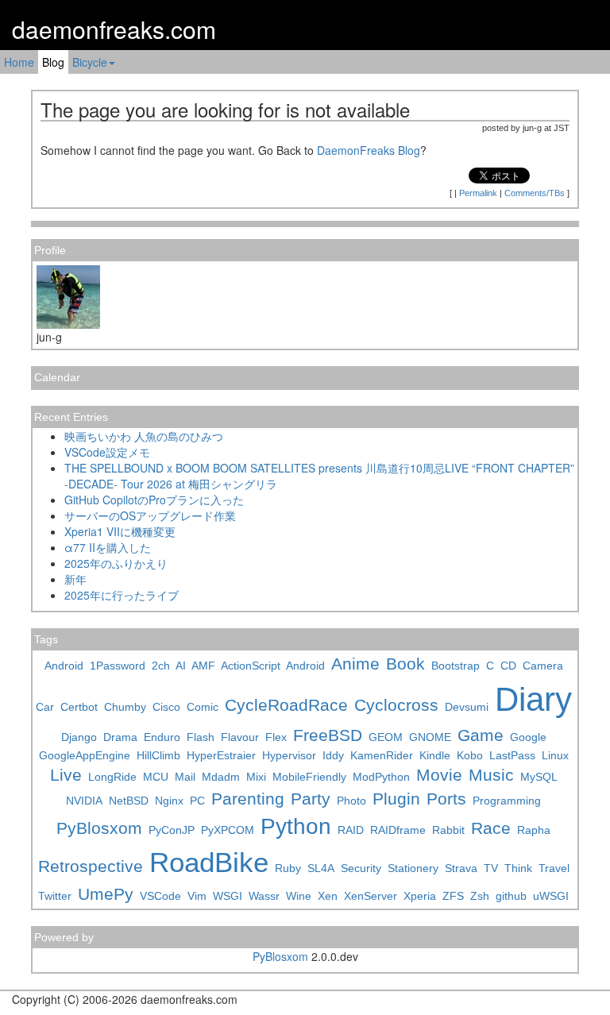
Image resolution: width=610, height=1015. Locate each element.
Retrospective (90, 866)
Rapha (533, 830)
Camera (543, 665)
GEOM (386, 737)
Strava (461, 868)
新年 (75, 579)
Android (63, 665)
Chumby (125, 706)
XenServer (370, 896)
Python (296, 826)
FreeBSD (327, 735)
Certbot (79, 706)
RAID (351, 830)
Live (66, 775)
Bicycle (89, 62)
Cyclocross (396, 705)
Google (528, 737)
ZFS (453, 896)
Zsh (479, 896)
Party (310, 798)
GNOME (430, 737)
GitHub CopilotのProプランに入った (154, 500)
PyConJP (172, 830)
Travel (554, 868)
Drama (120, 737)
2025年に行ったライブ (121, 595)
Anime (355, 663)
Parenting (247, 798)
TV (491, 868)
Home (19, 62)
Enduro (162, 737)
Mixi (256, 776)
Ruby (288, 868)
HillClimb (158, 755)
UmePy (105, 894)
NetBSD (129, 800)
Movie (439, 775)
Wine (298, 896)
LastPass (512, 755)
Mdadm (221, 776)
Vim (197, 896)
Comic (202, 706)
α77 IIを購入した (107, 547)
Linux (555, 755)
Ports (446, 798)
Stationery (413, 868)
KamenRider (381, 755)
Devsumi (466, 706)
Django (79, 737)
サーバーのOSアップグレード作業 (150, 515)
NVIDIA (84, 800)
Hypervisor (289, 755)
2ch (161, 665)
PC (197, 800)
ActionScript (250, 665)
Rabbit (448, 830)
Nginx (169, 800)
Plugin (396, 798)
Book (405, 663)
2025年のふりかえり (116, 563)
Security (361, 868)
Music (491, 775)
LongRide (112, 776)
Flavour (240, 737)
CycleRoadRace (286, 705)
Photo (351, 800)
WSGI (227, 896)
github (511, 896)
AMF (203, 665)
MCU (155, 776)
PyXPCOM (227, 830)
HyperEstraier (221, 755)
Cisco (166, 706)
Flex (276, 737)
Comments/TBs (534, 193)
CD (508, 665)
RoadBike (208, 862)
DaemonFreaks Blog (368, 150)
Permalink (478, 193)
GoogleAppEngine (84, 755)
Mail (185, 776)
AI (181, 665)
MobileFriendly (309, 776)
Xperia (419, 896)
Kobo (470, 755)
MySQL (539, 776)
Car (45, 706)
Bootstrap (455, 665)
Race (491, 828)
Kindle (434, 755)
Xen (328, 896)
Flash (200, 737)
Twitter (54, 896)
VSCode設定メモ (107, 452)
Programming (507, 800)
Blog (53, 62)
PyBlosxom (99, 828)
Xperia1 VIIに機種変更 (120, 531)
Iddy (333, 755)
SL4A (320, 868)
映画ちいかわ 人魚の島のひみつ (143, 436)
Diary (533, 699)
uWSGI (551, 896)
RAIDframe (398, 830)
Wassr (264, 896)
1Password (117, 665)
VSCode (160, 896)
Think (518, 868)
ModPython (381, 776)
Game (481, 735)
